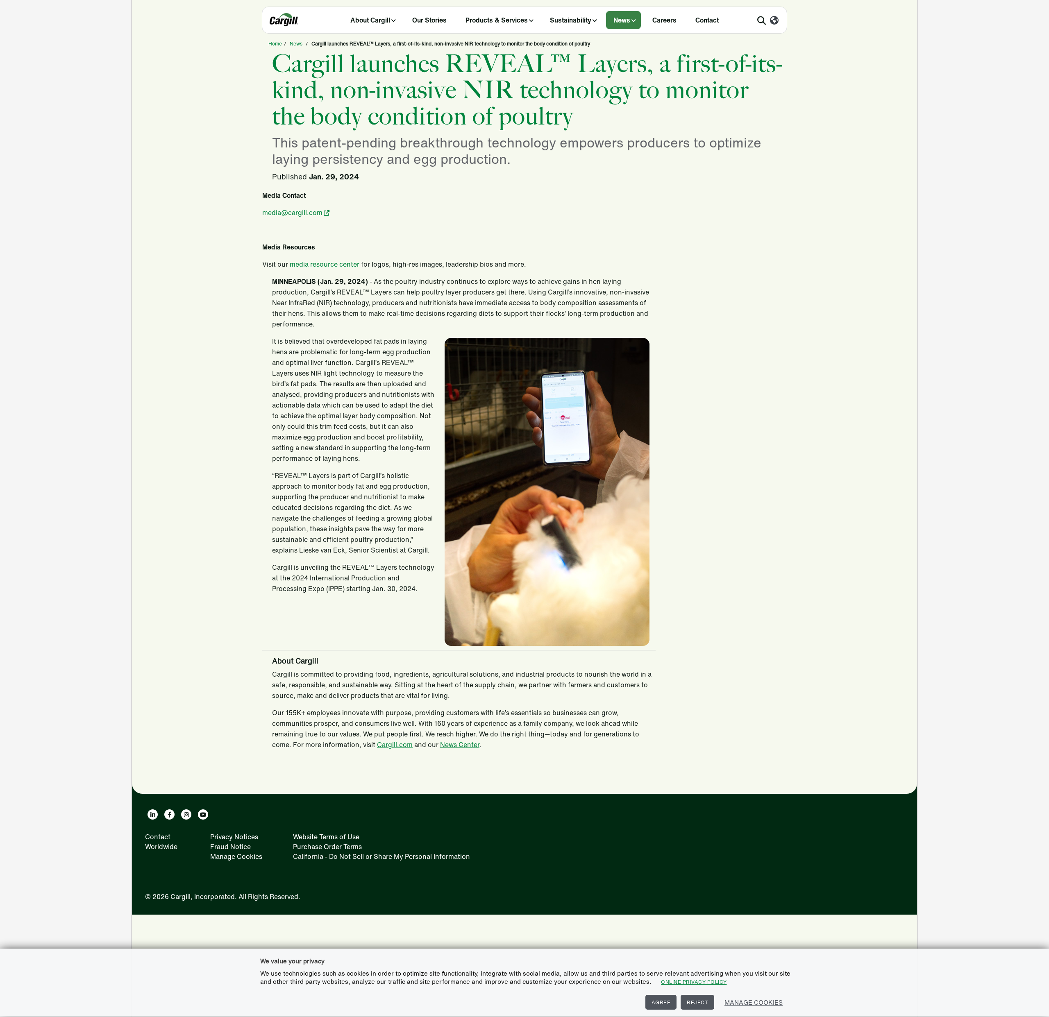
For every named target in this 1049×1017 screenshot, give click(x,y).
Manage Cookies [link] (236, 856)
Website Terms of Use (326, 837)
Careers (664, 20)
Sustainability (570, 20)
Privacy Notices (234, 837)
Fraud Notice (230, 847)
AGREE (661, 1002)
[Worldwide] (774, 21)
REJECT (697, 1002)
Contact (707, 20)
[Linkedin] (153, 814)
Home (275, 43)
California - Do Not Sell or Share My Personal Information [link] (381, 856)
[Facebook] (169, 814)
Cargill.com (395, 745)
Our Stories (429, 20)
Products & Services (496, 20)
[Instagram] (186, 814)
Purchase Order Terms (327, 847)
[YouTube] (203, 814)
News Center (459, 745)
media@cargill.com (292, 212)
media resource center (324, 264)
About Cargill (370, 20)
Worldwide (161, 847)
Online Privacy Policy (694, 981)
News (621, 20)
